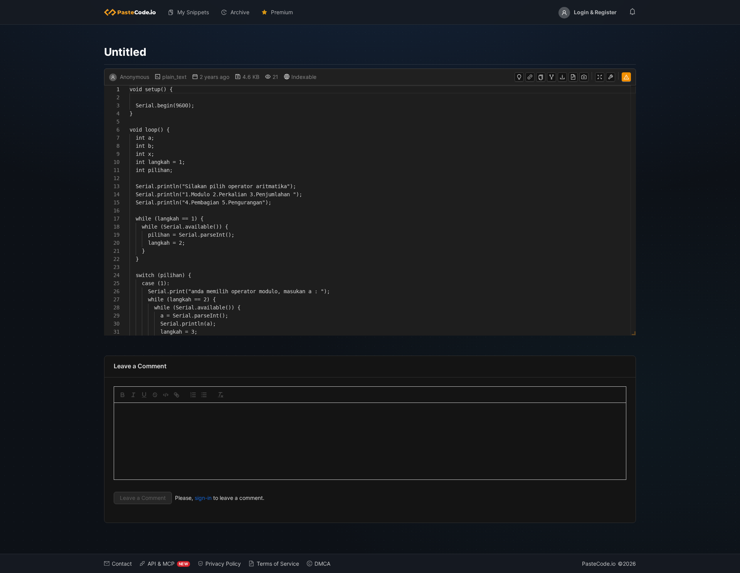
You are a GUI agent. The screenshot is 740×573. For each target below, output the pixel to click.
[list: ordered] (193, 394)
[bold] (122, 394)
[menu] (370, 12)
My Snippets (193, 12)
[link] (176, 394)
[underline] (144, 394)
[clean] (220, 394)
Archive (239, 12)
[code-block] (165, 394)
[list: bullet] (203, 394)
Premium (282, 12)
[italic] (133, 394)
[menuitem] (133, 12)
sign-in (203, 497)
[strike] (155, 394)
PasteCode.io (599, 563)
